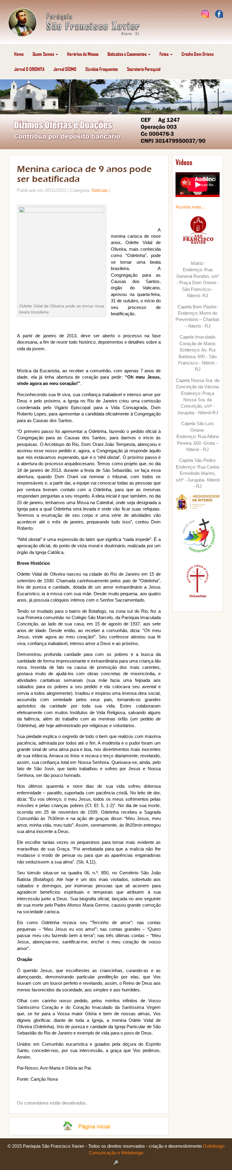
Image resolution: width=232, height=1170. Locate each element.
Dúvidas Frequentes (101, 69)
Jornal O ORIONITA (29, 69)
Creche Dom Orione (198, 54)
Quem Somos (44, 54)
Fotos (164, 54)
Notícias (100, 190)
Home (19, 54)
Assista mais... (190, 206)
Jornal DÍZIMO (64, 69)
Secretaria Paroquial (143, 69)
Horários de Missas (82, 54)
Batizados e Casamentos (127, 54)
